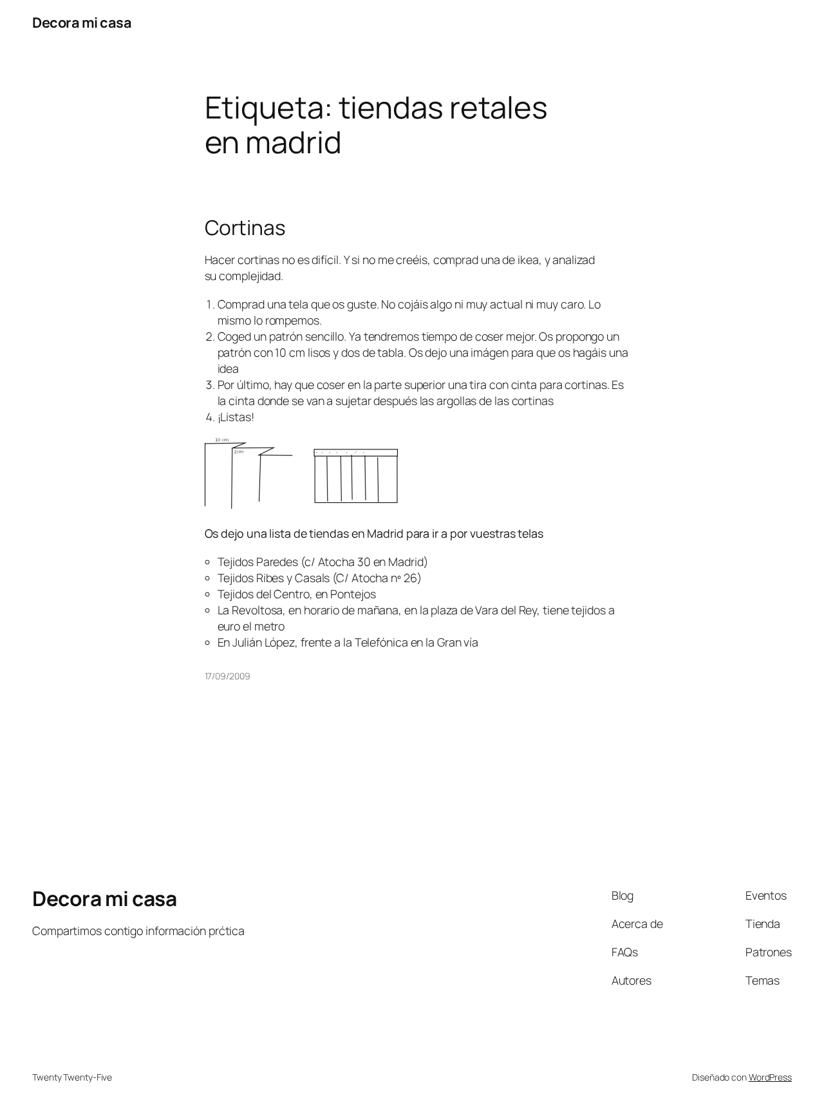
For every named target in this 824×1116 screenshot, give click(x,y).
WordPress (770, 1077)
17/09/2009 (227, 676)
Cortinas (245, 228)
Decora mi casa (81, 22)
